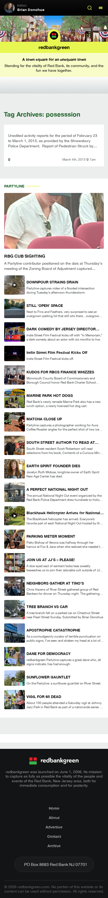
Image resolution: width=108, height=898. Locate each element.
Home (54, 808)
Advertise (54, 827)
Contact (54, 836)
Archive (54, 846)
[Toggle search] (90, 8)
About (54, 817)
